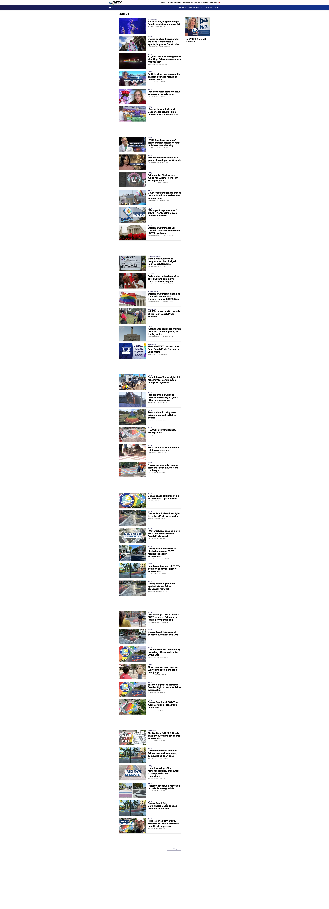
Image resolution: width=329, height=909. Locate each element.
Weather (186, 2)
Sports (194, 2)
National (177, 2)
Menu (163, 2)
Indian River (199, 7)
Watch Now (214, 2)
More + (217, 7)
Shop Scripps (203, 2)
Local (170, 2)
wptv (113, 7)
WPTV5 (110, 7)
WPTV (115, 7)
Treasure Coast (182, 7)
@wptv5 (121, 7)
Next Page (174, 849)
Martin (211, 7)
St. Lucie (206, 7)
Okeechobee (191, 7)
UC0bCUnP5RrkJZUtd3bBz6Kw (118, 7)
